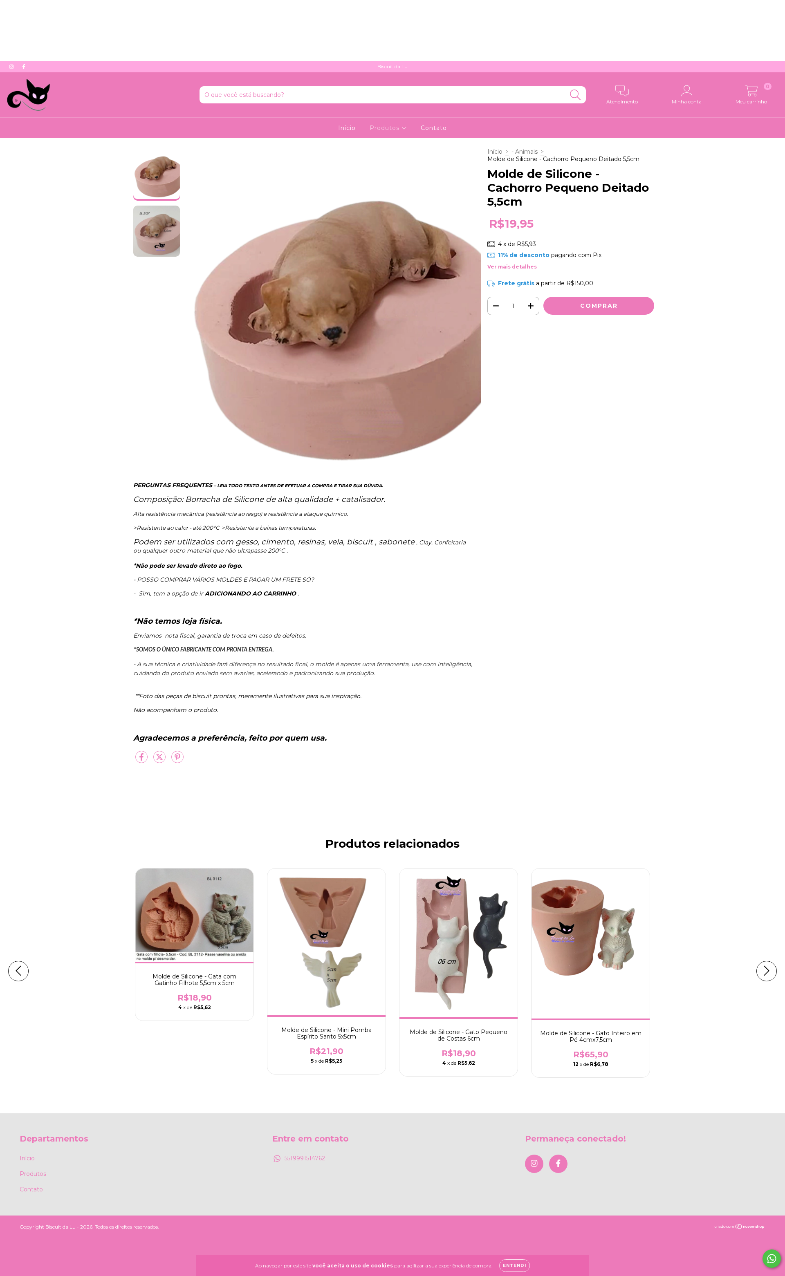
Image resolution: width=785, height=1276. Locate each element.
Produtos (385, 128)
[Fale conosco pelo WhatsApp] (772, 1258)
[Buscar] (575, 95)
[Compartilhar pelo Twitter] (160, 760)
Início (347, 128)
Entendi (514, 1265)
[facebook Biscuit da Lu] (23, 66)
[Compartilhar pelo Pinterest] (177, 760)
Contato (434, 128)
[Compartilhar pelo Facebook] (142, 760)
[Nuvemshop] (739, 1228)
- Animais (524, 151)
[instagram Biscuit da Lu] (12, 66)
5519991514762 (305, 1158)
